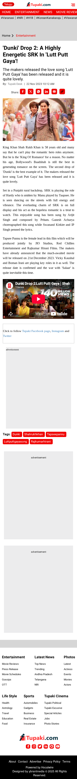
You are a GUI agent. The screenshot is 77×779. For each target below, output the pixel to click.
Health (5, 702)
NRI (37, 684)
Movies (68, 679)
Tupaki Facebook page (36, 331)
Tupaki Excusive (53, 707)
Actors (67, 684)
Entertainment (27, 12)
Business (29, 713)
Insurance (29, 723)
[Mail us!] (57, 746)
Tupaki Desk (15, 83)
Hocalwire (47, 767)
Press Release (10, 669)
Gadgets (28, 707)
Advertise (35, 761)
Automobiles (31, 702)
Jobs (47, 718)
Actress (68, 669)
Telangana (40, 679)
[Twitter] (31, 91)
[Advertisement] (38, 390)
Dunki (17, 434)
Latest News (44, 657)
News (48, 12)
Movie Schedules (11, 674)
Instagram (58, 331)
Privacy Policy (51, 761)
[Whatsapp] (38, 91)
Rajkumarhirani (41, 441)
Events (67, 674)
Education (7, 718)
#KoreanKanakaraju (48, 17)
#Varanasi (7, 17)
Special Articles (53, 713)
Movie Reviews (10, 663)
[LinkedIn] (46, 91)
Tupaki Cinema (56, 696)
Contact (23, 761)
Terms (66, 761)
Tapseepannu (56, 434)
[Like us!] (28, 746)
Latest (67, 663)
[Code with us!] (52, 746)
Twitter (7, 335)
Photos (69, 657)
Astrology (7, 707)
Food (5, 723)
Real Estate (30, 718)
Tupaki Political (52, 702)
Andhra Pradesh (43, 674)
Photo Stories (51, 723)
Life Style (9, 696)
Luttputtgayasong (16, 441)
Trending (39, 669)
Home (6, 12)
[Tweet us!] (34, 746)
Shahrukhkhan (34, 434)
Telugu (8, 4)
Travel (5, 713)
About (12, 761)
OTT (4, 684)
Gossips (6, 679)
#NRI (20, 17)
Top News (40, 663)
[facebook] (23, 91)
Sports (29, 696)
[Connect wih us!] (46, 746)
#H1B (29, 17)
